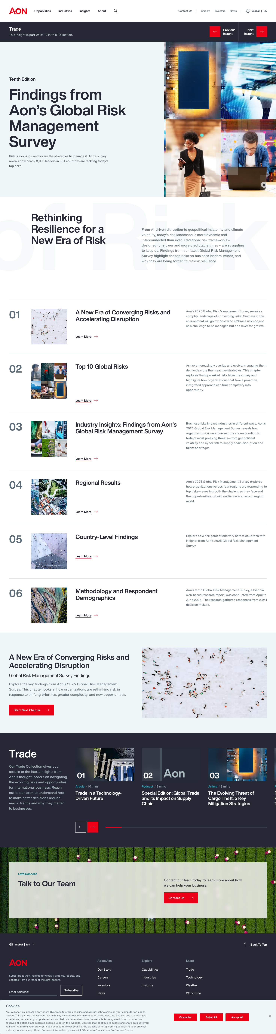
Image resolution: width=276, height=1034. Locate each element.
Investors (220, 11)
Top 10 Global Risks (101, 366)
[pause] (264, 185)
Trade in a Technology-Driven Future (98, 795)
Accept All (237, 1017)
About (102, 11)
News (233, 11)
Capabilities (42, 11)
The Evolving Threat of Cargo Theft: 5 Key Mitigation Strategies (231, 798)
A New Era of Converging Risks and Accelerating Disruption (122, 315)
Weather (192, 985)
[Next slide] (92, 827)
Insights (84, 11)
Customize (185, 1017)
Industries (65, 11)
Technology (194, 977)
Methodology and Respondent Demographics (116, 594)
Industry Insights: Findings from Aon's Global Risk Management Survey (126, 428)
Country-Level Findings (106, 536)
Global (259, 11)
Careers (205, 11)
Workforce (193, 993)
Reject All (211, 1017)
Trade (15, 29)
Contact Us (185, 11)
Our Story (104, 969)
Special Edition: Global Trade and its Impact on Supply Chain (170, 798)
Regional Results (98, 482)
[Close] (270, 1016)
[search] (115, 11)
